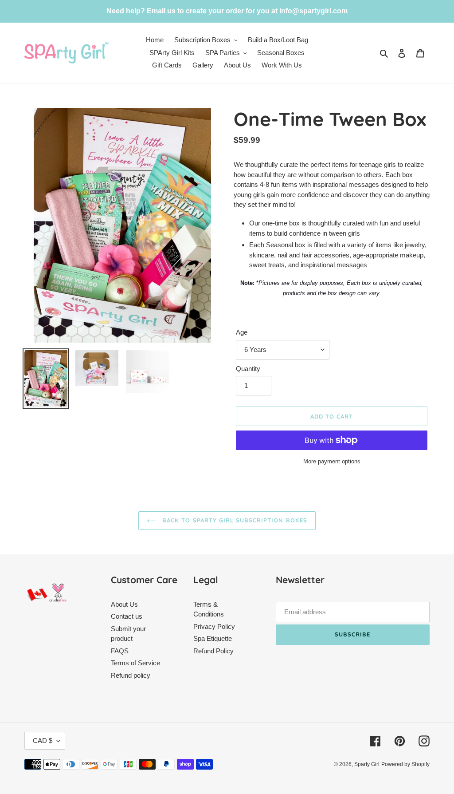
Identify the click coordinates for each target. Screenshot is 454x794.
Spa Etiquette (212, 638)
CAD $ (42, 740)
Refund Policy (213, 651)
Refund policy (130, 675)
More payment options (331, 461)
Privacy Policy (214, 626)
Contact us (126, 616)
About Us (124, 604)
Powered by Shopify (405, 764)
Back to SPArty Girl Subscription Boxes (233, 520)
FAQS (120, 651)
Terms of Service (135, 663)
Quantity (248, 368)
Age (241, 332)
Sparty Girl (367, 764)
